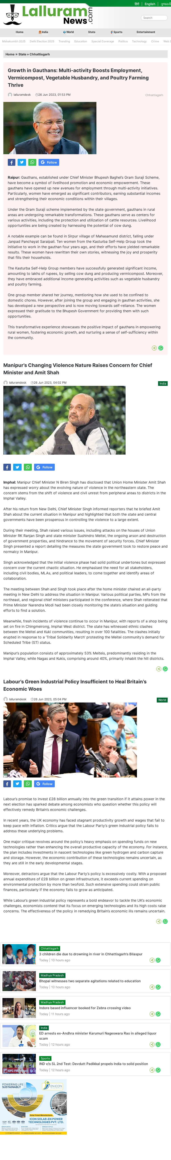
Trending (64, 41)
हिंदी (137, 4)
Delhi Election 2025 (42, 41)
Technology (139, 41)
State (91, 32)
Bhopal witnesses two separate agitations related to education (90, 981)
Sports (118, 32)
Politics (123, 41)
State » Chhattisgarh (34, 54)
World (70, 32)
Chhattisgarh (154, 95)
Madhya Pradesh (52, 975)
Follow (52, 162)
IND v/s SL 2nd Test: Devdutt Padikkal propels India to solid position (93, 1064)
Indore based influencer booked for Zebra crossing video (85, 1008)
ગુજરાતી (166, 4)
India (45, 32)
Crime (155, 41)
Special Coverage (103, 41)
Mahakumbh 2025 (13, 41)
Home (19, 32)
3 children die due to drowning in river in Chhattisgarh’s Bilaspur (90, 954)
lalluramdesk (22, 94)
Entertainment (146, 32)
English (150, 4)
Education (80, 41)
